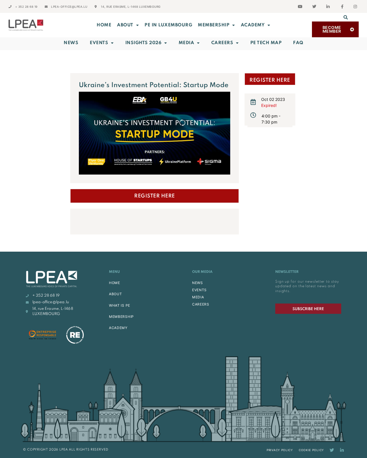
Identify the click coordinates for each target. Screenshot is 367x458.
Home (104, 25)
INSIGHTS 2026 (143, 43)
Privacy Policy (280, 450)
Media (186, 43)
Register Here (154, 196)
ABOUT (125, 25)
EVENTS (199, 290)
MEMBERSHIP (213, 25)
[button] (345, 17)
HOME (114, 283)
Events (99, 43)
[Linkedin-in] (342, 450)
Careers (222, 43)
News (71, 43)
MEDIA (198, 297)
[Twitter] (332, 450)
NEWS (197, 283)
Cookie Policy (311, 450)
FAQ (298, 43)
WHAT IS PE (119, 305)
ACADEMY (253, 25)
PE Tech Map (266, 43)
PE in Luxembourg (168, 25)
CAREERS (200, 304)
